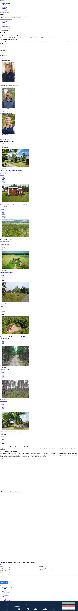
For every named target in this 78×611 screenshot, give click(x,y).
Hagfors (3, 113)
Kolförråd (3, 182)
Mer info (3, 108)
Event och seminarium (7, 600)
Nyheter (5, 597)
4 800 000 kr (2, 372)
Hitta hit (3, 177)
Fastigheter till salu (4, 7)
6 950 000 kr (2, 436)
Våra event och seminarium (6, 3)
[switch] (28, 609)
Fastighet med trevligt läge (5, 304)
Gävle (3, 139)
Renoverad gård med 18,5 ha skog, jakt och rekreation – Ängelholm (12, 336)
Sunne (9, 87)
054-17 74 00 (4, 46)
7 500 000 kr (2, 275)
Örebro (8, 139)
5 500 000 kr (2, 404)
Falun (1, 139)
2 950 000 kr (2, 175)
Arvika (1, 87)
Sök (9, 28)
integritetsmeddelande (31, 579)
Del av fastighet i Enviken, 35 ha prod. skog (8, 239)
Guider (5, 599)
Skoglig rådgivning (4, 10)
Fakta (2, 215)
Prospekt (3, 180)
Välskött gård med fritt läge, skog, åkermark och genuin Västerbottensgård (14, 204)
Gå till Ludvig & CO (9, 19)
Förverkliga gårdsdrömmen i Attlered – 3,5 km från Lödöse (11, 170)
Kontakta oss (2, 58)
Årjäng (12, 87)
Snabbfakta (3, 176)
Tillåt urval (68, 605)
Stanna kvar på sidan (3, 19)
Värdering (5, 594)
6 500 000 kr (2, 308)
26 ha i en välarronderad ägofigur (6, 272)
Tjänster (3, 591)
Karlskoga (3, 87)
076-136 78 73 (6, 108)
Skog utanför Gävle (3, 401)
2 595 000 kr (2, 209)
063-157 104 (6, 134)
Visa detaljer (50, 609)
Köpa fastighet (4, 23)
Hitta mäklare (5, 589)
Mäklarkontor (4, 12)
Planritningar (3, 181)
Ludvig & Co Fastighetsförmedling (7, 587)
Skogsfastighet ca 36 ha (4, 369)
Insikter (3, 596)
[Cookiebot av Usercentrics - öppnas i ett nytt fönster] (8, 609)
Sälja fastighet (4, 8)
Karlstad (7, 87)
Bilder (3, 179)
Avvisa (69, 608)
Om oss (5, 588)
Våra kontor (5, 590)
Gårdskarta (3, 178)
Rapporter (5, 598)
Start (0, 12)
